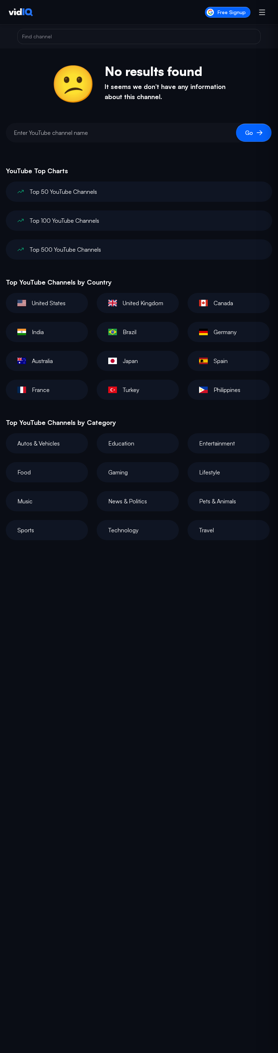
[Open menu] (262, 12)
